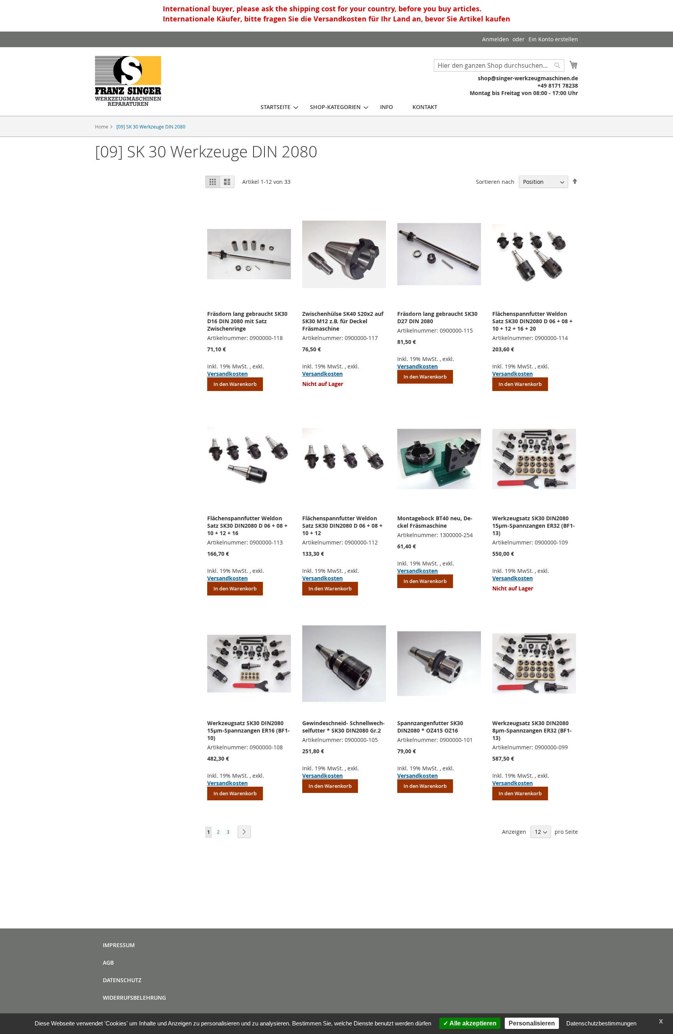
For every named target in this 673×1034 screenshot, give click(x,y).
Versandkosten (227, 373)
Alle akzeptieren (472, 1023)
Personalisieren (532, 1023)
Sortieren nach (495, 181)
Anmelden (495, 39)
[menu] (349, 107)
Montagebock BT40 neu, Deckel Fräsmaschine (434, 521)
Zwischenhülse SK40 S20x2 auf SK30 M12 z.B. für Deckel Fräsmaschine (342, 321)
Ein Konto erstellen (553, 39)
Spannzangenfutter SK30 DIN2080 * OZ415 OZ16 (430, 726)
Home (102, 126)
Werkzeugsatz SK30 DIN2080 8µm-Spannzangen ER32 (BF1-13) (532, 730)
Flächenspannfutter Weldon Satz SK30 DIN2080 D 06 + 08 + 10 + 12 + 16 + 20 (532, 321)
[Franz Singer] (128, 81)
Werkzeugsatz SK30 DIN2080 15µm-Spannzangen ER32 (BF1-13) (533, 525)
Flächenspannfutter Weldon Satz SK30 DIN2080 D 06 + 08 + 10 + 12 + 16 (247, 525)
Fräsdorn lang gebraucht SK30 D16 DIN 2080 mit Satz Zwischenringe (247, 321)
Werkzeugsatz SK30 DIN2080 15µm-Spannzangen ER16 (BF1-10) (248, 730)
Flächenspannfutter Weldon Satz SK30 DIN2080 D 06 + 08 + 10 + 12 (342, 525)
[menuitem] (275, 107)
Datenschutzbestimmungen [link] (601, 1023)
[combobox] (499, 65)
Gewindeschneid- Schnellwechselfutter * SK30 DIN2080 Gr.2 (343, 726)
